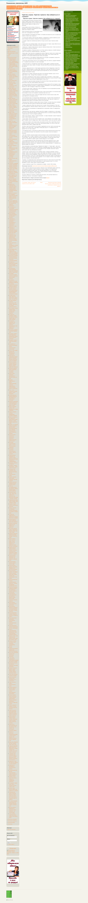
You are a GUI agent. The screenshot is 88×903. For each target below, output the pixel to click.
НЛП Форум (21, 7)
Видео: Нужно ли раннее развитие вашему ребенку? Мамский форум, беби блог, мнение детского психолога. (72, 56)
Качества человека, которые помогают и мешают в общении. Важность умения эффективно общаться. (13, 364)
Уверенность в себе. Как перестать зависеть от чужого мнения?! (13, 762)
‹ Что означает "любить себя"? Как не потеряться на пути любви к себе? (29, 183)
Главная (23, 12)
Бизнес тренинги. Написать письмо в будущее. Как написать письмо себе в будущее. (13, 77)
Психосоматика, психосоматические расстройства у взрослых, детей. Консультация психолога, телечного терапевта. (13, 597)
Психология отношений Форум (45, 6)
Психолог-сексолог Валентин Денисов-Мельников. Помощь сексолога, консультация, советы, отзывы (72, 59)
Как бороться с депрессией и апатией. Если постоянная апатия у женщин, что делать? (13, 264)
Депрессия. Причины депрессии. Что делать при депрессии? (13, 172)
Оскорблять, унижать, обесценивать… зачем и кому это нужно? (13, 466)
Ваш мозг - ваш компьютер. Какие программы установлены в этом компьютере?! (13, 84)
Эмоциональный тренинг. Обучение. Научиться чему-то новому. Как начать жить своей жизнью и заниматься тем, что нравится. (13, 796)
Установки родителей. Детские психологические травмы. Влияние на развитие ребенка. (13, 773)
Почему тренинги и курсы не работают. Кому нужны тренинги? (13, 520)
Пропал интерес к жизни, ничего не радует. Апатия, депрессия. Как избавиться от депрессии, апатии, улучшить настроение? (13, 542)
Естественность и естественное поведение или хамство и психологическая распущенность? (13, 210)
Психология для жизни (37, 7)
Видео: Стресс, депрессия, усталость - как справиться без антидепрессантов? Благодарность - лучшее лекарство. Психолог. (13, 116)
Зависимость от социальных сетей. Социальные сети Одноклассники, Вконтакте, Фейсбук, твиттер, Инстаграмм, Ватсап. (13, 237)
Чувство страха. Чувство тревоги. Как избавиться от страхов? (13, 789)
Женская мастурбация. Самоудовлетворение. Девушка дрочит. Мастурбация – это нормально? (72, 38)
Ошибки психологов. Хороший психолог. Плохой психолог (13, 483)
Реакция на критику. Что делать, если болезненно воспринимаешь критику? (12, 643)
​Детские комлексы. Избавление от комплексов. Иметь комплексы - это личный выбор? (12, 810)
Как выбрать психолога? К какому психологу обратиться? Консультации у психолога (13, 276)
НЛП (34, 6)
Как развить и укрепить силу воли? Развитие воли (13, 331)
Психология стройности (27, 6)
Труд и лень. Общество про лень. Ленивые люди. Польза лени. (13, 743)
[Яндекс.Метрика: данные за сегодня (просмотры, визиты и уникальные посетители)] (9, 900)
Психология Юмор (28, 7)
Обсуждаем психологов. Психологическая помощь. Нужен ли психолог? (12, 451)
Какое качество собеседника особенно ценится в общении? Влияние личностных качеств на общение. (13, 358)
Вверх (41, 182)
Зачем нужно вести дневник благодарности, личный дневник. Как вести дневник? (13, 245)
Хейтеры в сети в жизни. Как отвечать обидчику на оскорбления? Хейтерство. (13, 779)
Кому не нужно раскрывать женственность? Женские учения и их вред (13, 376)
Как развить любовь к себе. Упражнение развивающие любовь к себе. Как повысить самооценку (13, 336)
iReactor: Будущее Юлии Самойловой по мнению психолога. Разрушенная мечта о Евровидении (73, 44)
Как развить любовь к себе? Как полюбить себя (13, 341)
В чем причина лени (12, 80)
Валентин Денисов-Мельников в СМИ (50, 7)
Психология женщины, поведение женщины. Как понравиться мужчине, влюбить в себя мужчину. (13, 590)
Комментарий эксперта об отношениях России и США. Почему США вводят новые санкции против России (72, 24)
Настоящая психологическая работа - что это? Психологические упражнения (12, 445)
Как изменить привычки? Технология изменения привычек (13, 285)
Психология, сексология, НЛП (17, 3)
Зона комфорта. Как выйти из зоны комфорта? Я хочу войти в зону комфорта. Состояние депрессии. (13, 252)
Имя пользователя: (11, 835)
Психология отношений (11, 6)
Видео (37, 6)
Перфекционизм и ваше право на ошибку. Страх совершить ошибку (13, 501)
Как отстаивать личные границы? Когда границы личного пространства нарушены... (13, 311)
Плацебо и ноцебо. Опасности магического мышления (13, 505)
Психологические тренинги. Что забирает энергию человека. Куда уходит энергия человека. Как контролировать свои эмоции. (13, 574)
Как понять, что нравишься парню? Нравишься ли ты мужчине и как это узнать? (72, 30)
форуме (47, 177)
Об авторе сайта (19, 8)
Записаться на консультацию (12, 7)
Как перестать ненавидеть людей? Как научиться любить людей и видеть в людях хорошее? (13, 317)
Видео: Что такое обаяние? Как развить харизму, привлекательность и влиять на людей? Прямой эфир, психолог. (13, 125)
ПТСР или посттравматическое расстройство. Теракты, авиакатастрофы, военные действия (13, 488)
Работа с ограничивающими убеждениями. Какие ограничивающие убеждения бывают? (13, 632)
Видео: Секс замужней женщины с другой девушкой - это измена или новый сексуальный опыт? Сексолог (73, 34)
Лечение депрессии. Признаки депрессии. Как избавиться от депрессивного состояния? (13, 398)
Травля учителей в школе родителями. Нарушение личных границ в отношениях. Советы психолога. (13, 713)
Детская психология (11, 8)
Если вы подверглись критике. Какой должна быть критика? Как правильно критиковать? (13, 203)
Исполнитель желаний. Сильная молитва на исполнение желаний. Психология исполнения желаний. (13, 258)
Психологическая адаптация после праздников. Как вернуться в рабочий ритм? (13, 558)
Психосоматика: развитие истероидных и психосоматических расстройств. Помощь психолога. (13, 609)
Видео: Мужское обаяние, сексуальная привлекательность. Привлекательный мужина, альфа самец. (13, 101)
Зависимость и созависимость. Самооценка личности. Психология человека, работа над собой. (13, 230)
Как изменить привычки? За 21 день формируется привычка (13, 281)
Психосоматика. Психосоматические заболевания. (12, 603)
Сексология (19, 6)
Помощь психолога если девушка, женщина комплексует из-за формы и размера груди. (13, 510)
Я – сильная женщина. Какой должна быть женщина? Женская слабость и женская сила (13, 803)
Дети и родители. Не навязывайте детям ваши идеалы (13, 176)
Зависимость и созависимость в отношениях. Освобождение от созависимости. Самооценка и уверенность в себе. (13, 222)
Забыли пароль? (11, 844)
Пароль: (9, 839)
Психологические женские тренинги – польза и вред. (12, 563)
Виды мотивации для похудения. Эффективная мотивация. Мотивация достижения (13, 142)
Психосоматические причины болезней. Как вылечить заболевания (13, 627)
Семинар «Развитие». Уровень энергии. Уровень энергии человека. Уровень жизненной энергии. (13, 670)
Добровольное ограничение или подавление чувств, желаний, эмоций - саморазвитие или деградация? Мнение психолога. (13, 188)
